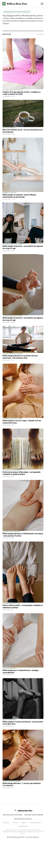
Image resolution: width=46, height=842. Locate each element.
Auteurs (23, 822)
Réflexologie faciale (23, 819)
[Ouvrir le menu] (42, 3)
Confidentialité (23, 826)
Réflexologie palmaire (33, 815)
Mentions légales (35, 822)
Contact (15, 822)
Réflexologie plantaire (12, 815)
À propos (6, 822)
